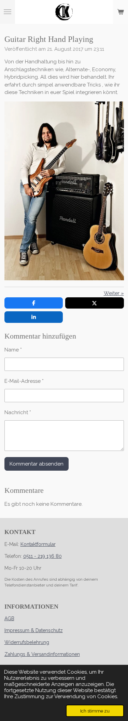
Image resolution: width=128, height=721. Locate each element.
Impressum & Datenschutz (33, 630)
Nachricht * (17, 412)
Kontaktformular (38, 544)
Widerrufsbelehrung (26, 642)
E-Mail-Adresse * (24, 381)
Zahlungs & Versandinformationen (42, 654)
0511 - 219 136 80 (42, 556)
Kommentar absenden (36, 464)
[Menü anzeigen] (7, 12)
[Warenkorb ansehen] (120, 12)
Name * (13, 350)
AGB (9, 618)
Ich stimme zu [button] (95, 711)
